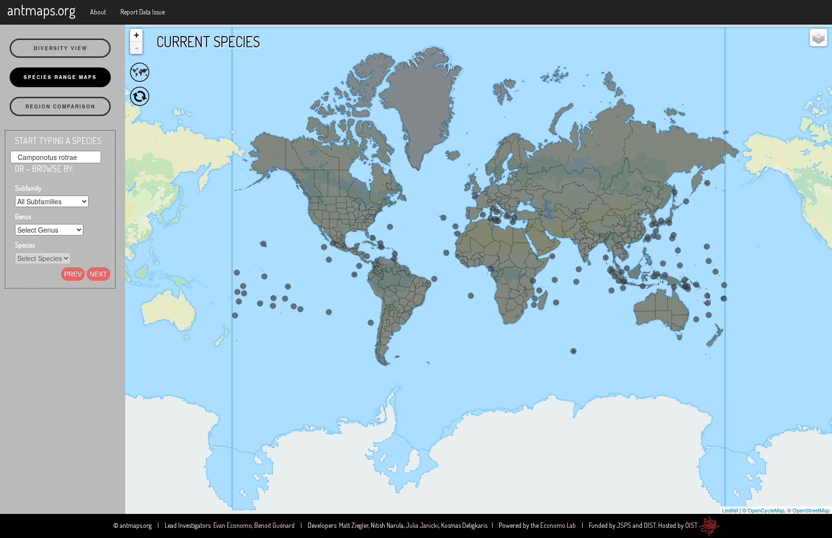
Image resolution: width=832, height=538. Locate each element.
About (98, 12)
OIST (650, 525)
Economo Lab (558, 525)
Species (25, 245)
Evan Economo (232, 525)
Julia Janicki (422, 525)
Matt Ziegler (353, 525)
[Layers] (818, 37)
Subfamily (28, 188)
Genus (23, 216)
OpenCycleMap (766, 510)
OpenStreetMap (811, 510)
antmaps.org (41, 9)
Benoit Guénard (274, 525)
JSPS (624, 525)
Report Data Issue (142, 12)
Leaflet (730, 510)
